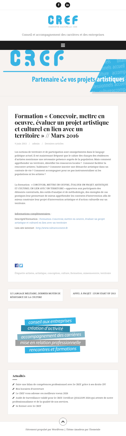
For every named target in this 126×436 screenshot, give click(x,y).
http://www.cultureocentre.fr (52, 227)
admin (36, 143)
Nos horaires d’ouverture (30, 388)
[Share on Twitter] (21, 265)
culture (65, 273)
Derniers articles (54, 143)
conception (54, 273)
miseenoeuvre (91, 273)
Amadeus (79, 429)
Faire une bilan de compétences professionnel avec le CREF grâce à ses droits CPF (61, 384)
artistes (30, 273)
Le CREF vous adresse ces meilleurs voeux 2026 (42, 393)
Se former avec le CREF (28, 405)
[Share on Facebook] (16, 265)
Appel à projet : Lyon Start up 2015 (94, 293)
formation (76, 273)
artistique (40, 273)
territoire (105, 273)
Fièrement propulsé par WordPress (45, 429)
